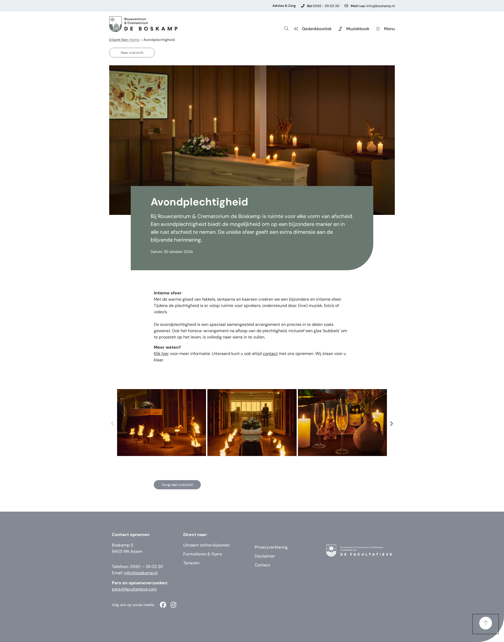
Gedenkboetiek (317, 28)
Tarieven (191, 563)
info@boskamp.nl (141, 573)
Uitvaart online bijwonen (206, 545)
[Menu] (378, 29)
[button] (112, 423)
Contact (262, 565)
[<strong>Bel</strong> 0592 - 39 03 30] (302, 6)
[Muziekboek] (340, 29)
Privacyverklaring (271, 547)
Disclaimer (265, 556)
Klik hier (161, 353)
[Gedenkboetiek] (296, 29)
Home (124, 40)
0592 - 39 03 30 (323, 6)
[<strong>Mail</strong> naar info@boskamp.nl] (346, 6)
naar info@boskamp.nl (373, 6)
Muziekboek (357, 28)
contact (270, 353)
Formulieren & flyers (202, 554)
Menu (389, 28)
